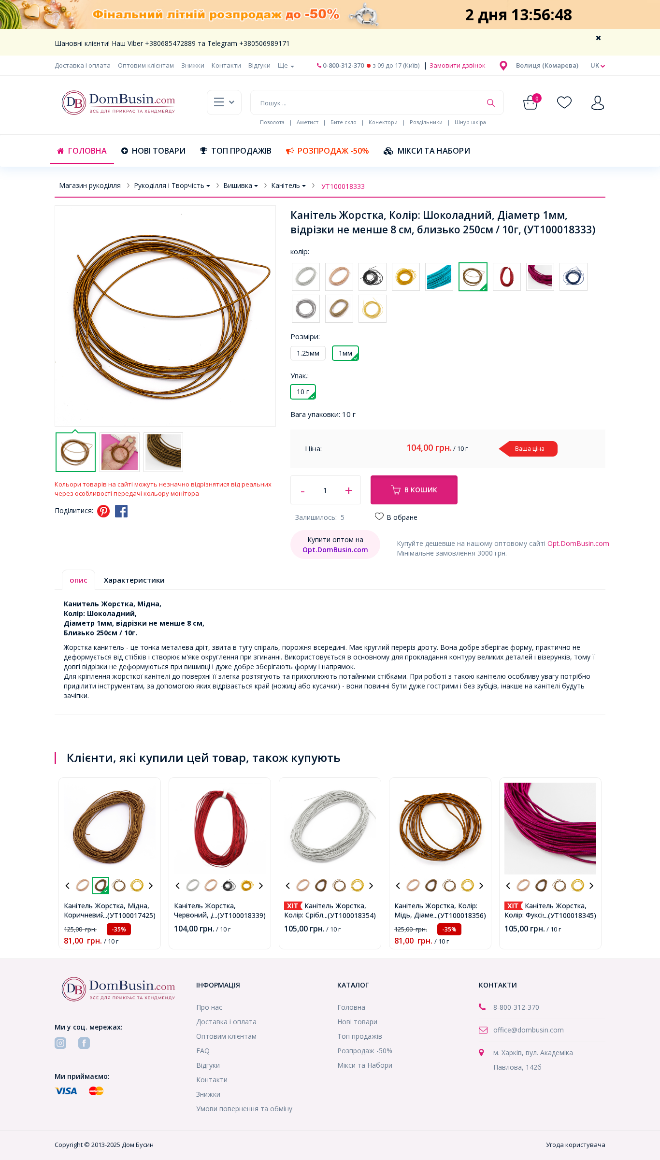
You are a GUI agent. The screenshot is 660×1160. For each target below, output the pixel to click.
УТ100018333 (343, 186)
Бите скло (343, 122)
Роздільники (426, 122)
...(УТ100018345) (570, 915)
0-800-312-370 (342, 65)
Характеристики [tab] (134, 580)
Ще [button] (283, 65)
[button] (547, 65)
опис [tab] (78, 580)
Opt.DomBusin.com (578, 543)
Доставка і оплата (83, 65)
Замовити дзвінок (457, 65)
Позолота (272, 122)
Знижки (192, 65)
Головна (87, 150)
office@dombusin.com (528, 1029)
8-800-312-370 (516, 1007)
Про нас (209, 1007)
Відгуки (259, 65)
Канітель (285, 185)
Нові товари (159, 150)
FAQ (203, 1050)
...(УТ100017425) (129, 915)
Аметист (307, 122)
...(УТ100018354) (349, 915)
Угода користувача (575, 1144)
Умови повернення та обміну (244, 1108)
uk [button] (595, 65)
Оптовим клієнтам (146, 65)
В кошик (420, 489)
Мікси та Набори (434, 150)
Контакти (226, 65)
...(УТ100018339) (239, 915)
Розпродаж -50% (333, 150)
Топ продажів (241, 150)
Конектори (383, 122)
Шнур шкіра (470, 122)
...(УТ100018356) (459, 915)
